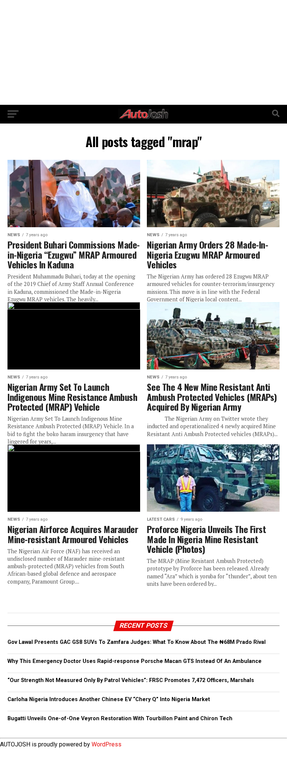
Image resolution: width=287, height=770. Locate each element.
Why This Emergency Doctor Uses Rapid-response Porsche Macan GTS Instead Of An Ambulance (134, 661)
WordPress (106, 744)
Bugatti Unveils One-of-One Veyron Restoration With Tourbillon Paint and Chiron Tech (119, 718)
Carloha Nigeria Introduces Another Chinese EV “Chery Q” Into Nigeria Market (108, 699)
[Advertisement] (143, 52)
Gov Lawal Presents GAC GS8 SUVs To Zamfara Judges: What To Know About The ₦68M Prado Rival (136, 642)
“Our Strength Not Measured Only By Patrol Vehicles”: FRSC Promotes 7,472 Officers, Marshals (130, 680)
